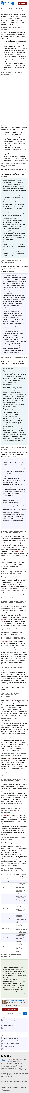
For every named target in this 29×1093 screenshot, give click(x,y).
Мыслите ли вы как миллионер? (11, 1043)
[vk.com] (2, 1056)
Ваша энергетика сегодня (10, 1020)
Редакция (4, 1087)
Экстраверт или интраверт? (10, 1046)
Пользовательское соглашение (19, 1087)
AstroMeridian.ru (12, 1059)
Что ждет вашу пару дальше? (11, 1040)
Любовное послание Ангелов (10, 1030)
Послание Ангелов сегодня (10, 1028)
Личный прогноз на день (9, 1022)
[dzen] (10, 1056)
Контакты (9, 1087)
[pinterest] (5, 1056)
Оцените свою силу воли (9, 1048)
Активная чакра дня (8, 1025)
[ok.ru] (8, 1056)
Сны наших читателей (10, 1009)
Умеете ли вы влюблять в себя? (11, 1038)
